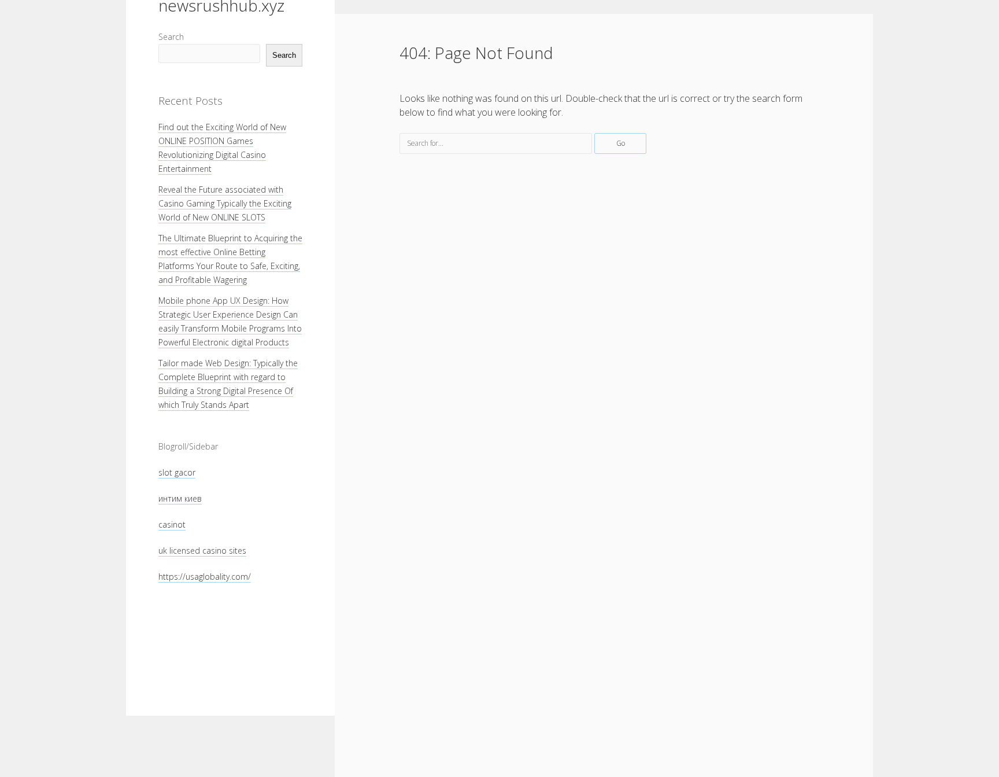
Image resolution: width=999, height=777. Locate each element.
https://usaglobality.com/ (204, 576)
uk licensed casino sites (202, 550)
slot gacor (176, 472)
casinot (172, 524)
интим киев (180, 498)
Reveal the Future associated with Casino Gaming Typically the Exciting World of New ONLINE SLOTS (224, 203)
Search (171, 36)
